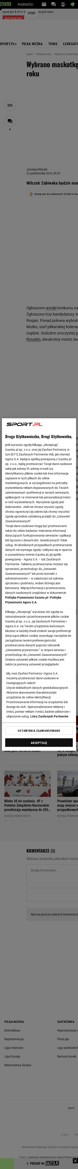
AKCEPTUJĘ (39, 743)
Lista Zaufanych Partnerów (49, 716)
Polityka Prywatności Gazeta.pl (26, 597)
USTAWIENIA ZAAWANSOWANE (39, 730)
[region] (39, 584)
